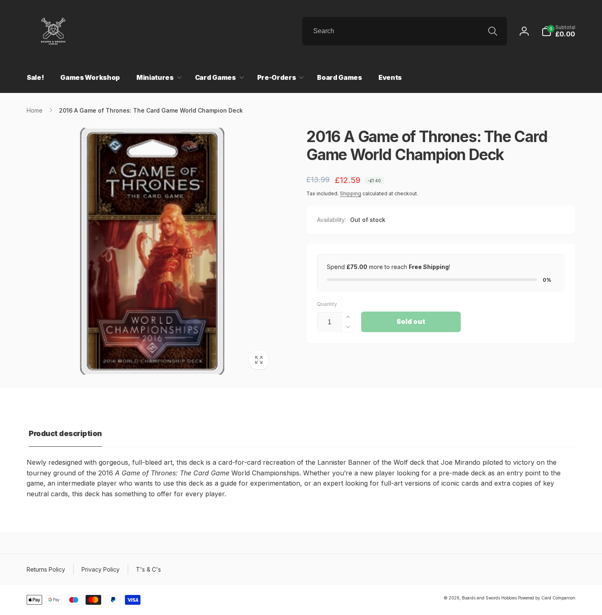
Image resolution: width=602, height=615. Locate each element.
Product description (65, 433)
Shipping (350, 193)
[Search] (492, 31)
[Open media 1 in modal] (150, 251)
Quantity (327, 304)
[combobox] (404, 31)
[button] (558, 31)
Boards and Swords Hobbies (489, 597)
